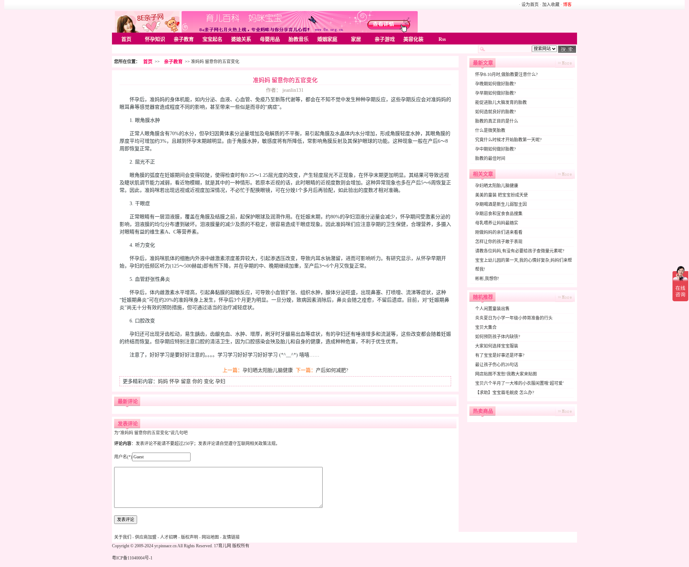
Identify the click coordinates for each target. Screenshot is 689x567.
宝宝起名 (212, 39)
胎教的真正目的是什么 (496, 121)
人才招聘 (168, 537)
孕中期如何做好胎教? (495, 149)
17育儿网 (222, 545)
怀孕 (174, 381)
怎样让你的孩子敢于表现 (498, 241)
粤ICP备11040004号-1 (132, 558)
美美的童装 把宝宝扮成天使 (501, 195)
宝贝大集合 (486, 327)
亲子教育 (184, 39)
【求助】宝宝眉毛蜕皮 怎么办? (504, 392)
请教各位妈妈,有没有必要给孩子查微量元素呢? (519, 251)
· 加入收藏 (549, 4)
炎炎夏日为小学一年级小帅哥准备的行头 (514, 318)
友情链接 (231, 537)
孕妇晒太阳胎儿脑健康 (268, 370)
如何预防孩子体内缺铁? (497, 336)
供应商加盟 (145, 537)
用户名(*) (123, 456)
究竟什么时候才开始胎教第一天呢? (508, 139)
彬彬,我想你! (487, 278)
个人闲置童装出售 (492, 308)
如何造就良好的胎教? (495, 111)
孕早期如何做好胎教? (495, 93)
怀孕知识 (155, 39)
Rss (442, 39)
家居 (356, 39)
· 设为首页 (529, 4)
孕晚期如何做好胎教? (495, 83)
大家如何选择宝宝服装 (496, 346)
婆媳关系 (241, 39)
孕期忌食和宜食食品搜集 (498, 213)
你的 (197, 381)
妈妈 (163, 381)
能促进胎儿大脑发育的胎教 (501, 102)
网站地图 (210, 537)
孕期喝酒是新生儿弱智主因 (501, 204)
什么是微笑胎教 (490, 130)
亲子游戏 (385, 39)
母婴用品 (270, 39)
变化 (209, 381)
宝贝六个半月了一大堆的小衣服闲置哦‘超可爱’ (519, 383)
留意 (186, 381)
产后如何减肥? (332, 370)
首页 (126, 39)
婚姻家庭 (327, 39)
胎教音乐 (299, 39)
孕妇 (220, 381)
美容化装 (413, 39)
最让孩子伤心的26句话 (496, 364)
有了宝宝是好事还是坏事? (499, 355)
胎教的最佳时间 (490, 158)
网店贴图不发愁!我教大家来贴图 (506, 374)
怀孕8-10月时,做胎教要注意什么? (506, 74)
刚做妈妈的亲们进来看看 (498, 232)
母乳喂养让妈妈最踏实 (496, 223)
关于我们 (122, 537)
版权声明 (189, 537)
